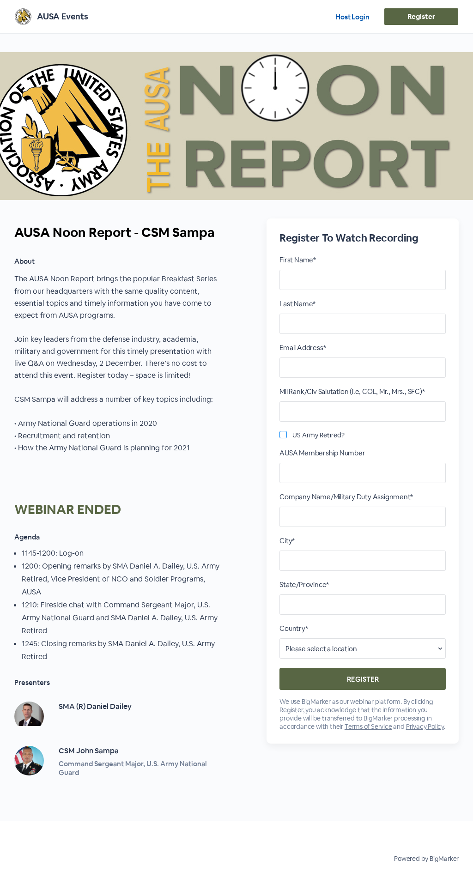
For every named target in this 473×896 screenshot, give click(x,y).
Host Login (352, 16)
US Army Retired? (318, 435)
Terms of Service (368, 726)
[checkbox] (283, 434)
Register (421, 16)
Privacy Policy (425, 726)
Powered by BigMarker (426, 858)
